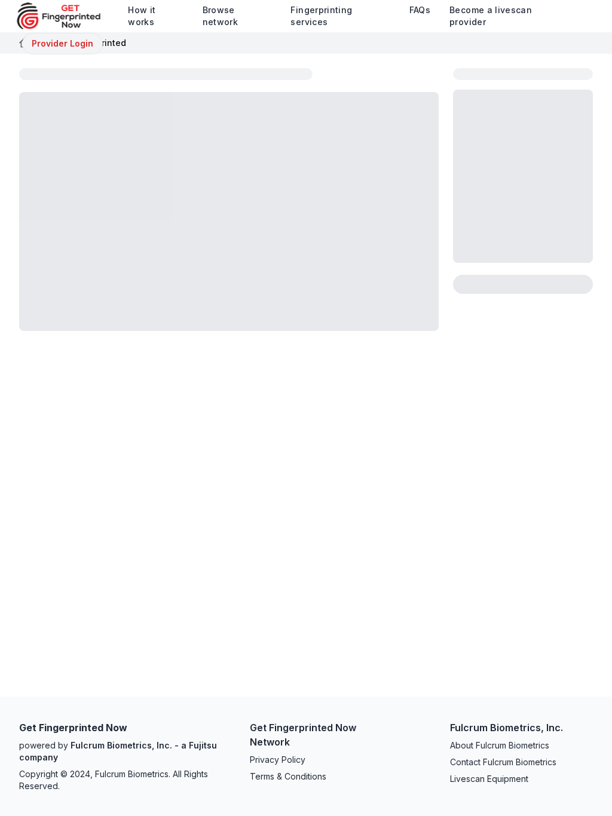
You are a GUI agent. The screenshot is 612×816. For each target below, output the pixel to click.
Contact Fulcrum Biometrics (503, 762)
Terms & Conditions (288, 776)
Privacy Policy (277, 759)
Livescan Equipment (489, 779)
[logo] (67, 15)
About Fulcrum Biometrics (499, 745)
